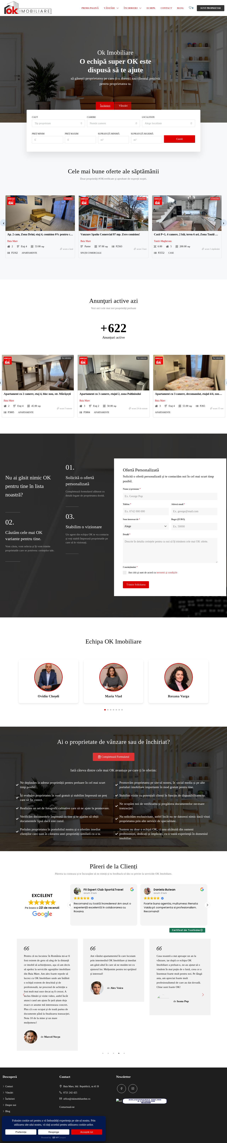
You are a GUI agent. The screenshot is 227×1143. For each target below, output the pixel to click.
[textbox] (142, 526)
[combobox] (58, 123)
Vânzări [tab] (123, 105)
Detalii (126, 534)
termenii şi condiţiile (167, 572)
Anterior (23, 994)
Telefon (127, 504)
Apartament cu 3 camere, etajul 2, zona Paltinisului (110, 393)
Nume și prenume (132, 489)
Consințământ (130, 567)
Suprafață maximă (142, 134)
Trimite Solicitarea (135, 584)
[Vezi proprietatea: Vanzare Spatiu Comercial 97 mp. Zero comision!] (113, 213)
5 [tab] (124, 1053)
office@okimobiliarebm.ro (76, 1099)
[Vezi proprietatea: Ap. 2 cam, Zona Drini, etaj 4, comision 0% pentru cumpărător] (40, 213)
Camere (91, 117)
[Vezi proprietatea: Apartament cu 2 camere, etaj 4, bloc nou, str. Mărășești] (38, 372)
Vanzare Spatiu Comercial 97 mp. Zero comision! (110, 234)
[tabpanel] (47, 970)
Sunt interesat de (131, 519)
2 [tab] (108, 1053)
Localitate (148, 117)
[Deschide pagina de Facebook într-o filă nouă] (121, 1088)
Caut (35, 117)
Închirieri (131, 8)
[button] (3, 222)
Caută (179, 138)
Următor (203, 994)
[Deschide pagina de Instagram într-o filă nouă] (132, 1088)
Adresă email (178, 504)
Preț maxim (71, 134)
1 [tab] (103, 1053)
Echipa (151, 8)
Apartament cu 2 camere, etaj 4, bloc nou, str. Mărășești (37, 393)
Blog (180, 8)
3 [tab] (113, 1053)
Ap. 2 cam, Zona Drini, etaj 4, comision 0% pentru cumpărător (45, 234)
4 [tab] (119, 1053)
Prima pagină (90, 8)
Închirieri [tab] (105, 105)
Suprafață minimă (109, 134)
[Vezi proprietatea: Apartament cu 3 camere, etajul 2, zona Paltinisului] (114, 372)
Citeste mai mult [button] (154, 920)
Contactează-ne (66, 1107)
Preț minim (38, 134)
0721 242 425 (70, 1092)
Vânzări (109, 8)
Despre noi (10, 1105)
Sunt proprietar (210, 8)
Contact (166, 8)
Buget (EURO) (178, 519)
